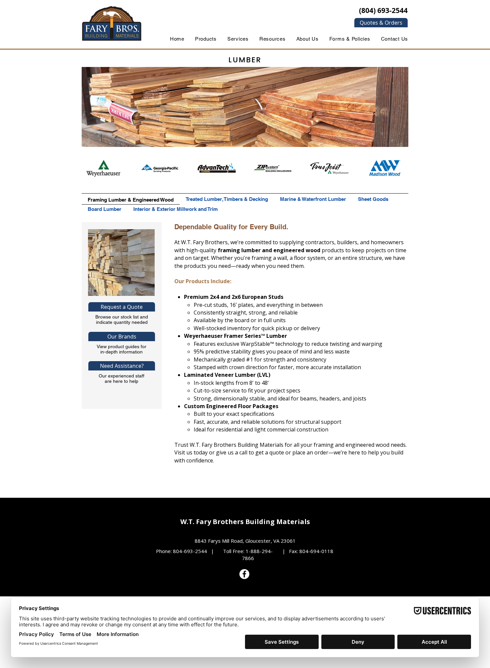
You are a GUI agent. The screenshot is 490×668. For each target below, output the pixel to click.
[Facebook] (244, 574)
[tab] (131, 199)
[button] (381, 22)
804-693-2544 (190, 551)
